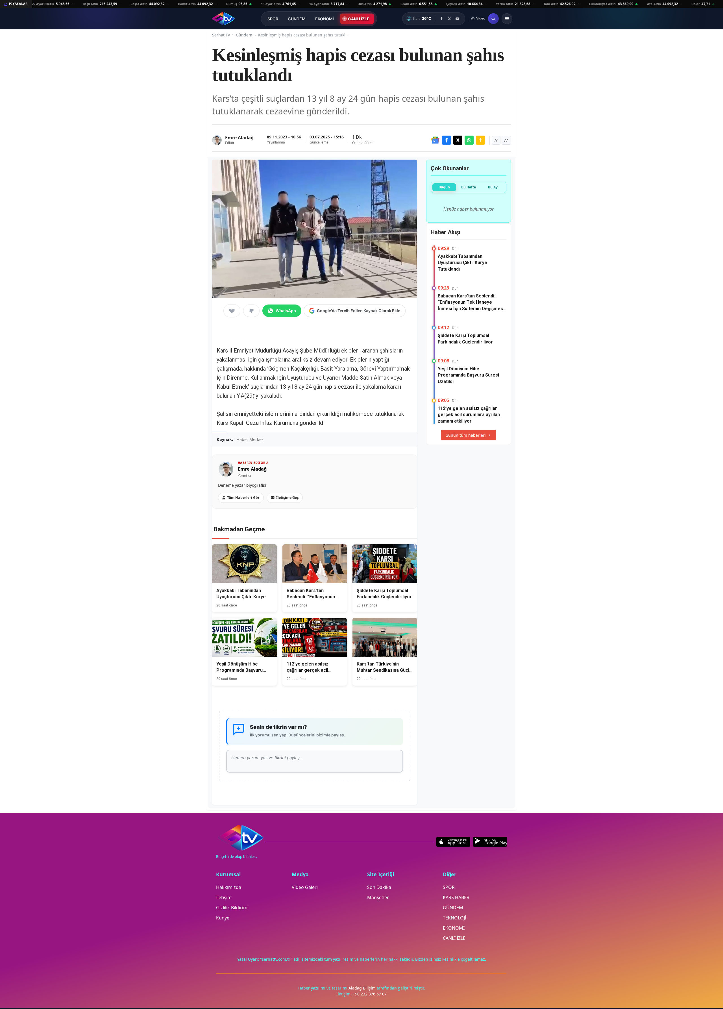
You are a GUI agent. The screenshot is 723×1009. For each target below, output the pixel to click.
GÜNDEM (297, 18)
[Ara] (493, 18)
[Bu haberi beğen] (231, 310)
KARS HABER (456, 897)
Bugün (444, 187)
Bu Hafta (468, 187)
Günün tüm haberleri (465, 435)
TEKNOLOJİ (454, 918)
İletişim (224, 897)
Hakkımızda (228, 887)
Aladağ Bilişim (363, 988)
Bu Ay (493, 187)
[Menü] (507, 18)
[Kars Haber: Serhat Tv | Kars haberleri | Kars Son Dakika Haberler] (223, 18)
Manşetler (378, 897)
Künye (222, 918)
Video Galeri (305, 887)
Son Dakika (379, 887)
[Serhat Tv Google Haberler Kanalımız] (435, 140)
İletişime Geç (287, 497)
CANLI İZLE (358, 18)
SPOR (272, 18)
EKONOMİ (324, 18)
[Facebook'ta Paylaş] (446, 140)
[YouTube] (457, 18)
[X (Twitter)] (449, 18)
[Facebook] (441, 18)
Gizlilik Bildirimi (232, 907)
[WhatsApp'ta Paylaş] (469, 140)
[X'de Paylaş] (457, 140)
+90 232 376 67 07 (370, 994)
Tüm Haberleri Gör (243, 497)
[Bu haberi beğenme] (251, 311)
